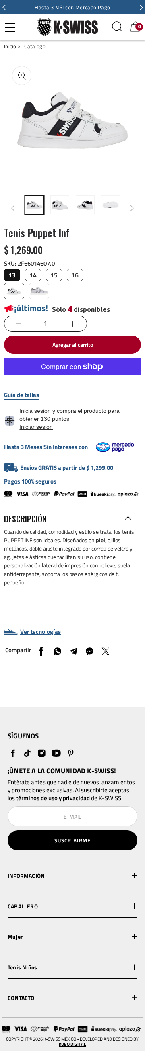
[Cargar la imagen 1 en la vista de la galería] (34, 204)
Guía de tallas (21, 395)
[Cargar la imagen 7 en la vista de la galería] (85, 204)
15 (54, 275)
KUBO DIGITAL (72, 1044)
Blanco (14, 291)
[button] (4, 7)
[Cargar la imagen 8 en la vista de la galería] (110, 204)
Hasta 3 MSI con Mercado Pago (72, 7)
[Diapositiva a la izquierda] (13, 208)
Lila (39, 291)
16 (75, 275)
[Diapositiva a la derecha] (132, 208)
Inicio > (12, 46)
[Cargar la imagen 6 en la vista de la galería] (59, 204)
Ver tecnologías (40, 632)
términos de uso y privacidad (53, 798)
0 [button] (139, 26)
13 (12, 275)
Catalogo (34, 46)
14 (33, 275)
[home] (65, 27)
